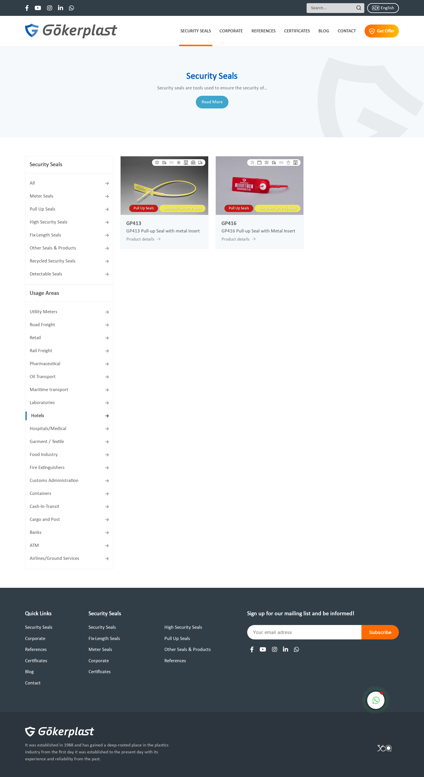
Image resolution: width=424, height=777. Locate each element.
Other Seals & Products (53, 248)
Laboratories (42, 402)
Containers (40, 493)
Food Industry (44, 454)
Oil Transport (43, 376)
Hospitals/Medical (48, 428)
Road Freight (42, 324)
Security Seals (196, 31)
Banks (36, 532)
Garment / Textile (47, 441)
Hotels (37, 415)
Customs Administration (54, 480)
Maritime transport (49, 389)
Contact (347, 31)
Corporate (231, 31)
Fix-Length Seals (45, 235)
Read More (212, 102)
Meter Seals (41, 196)
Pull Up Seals (42, 209)
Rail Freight (41, 350)
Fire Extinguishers (47, 467)
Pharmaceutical (45, 363)
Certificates (297, 31)
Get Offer (386, 31)
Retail (35, 337)
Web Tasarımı (384, 748)
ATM (34, 545)
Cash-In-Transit (44, 506)
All (32, 183)
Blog (323, 31)
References (263, 31)
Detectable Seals (46, 274)
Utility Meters (43, 311)
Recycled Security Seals (53, 261)
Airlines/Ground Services (54, 558)
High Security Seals (48, 222)
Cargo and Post (45, 519)
